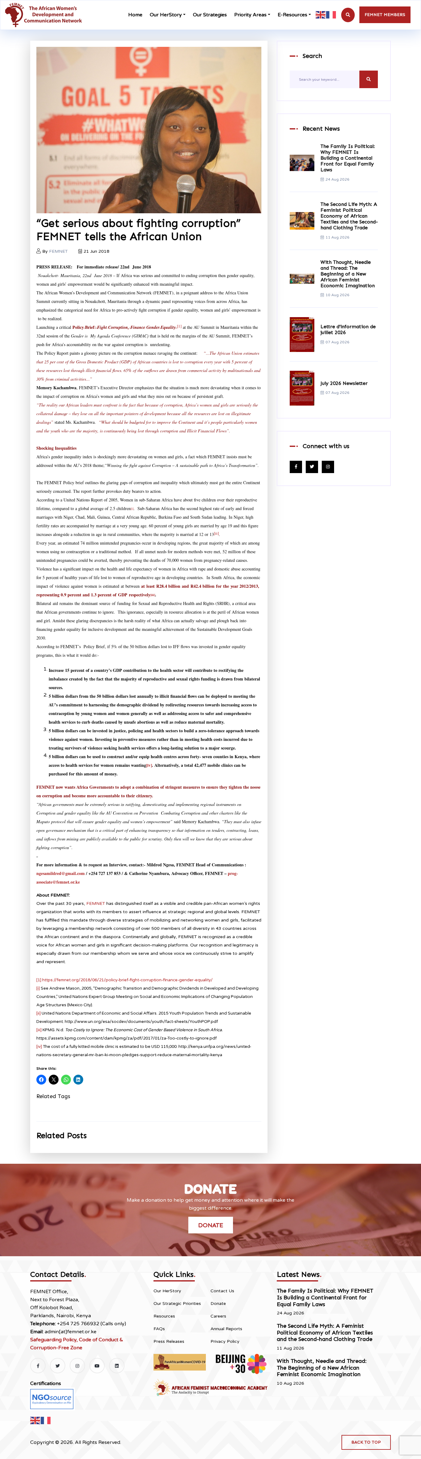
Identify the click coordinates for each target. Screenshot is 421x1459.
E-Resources (292, 15)
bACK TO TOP (366, 1442)
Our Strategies (210, 15)
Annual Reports (226, 1328)
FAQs (159, 1328)
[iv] (39, 1046)
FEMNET (58, 251)
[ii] (38, 1013)
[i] (38, 988)
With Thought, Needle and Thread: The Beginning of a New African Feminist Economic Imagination (348, 274)
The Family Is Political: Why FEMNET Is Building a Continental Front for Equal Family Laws (348, 158)
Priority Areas (250, 15)
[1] (179, 326)
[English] (321, 14)
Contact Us (222, 1290)
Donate (210, 1225)
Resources (164, 1316)
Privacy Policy (225, 1341)
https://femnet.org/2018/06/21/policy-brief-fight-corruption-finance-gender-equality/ (127, 980)
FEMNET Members (385, 14)
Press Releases (168, 1341)
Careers (218, 1316)
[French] (331, 14)
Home (135, 15)
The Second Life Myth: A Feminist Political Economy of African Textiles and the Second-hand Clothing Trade (349, 216)
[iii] (39, 1030)
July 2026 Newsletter (344, 383)
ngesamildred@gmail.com (60, 873)
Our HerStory (166, 15)
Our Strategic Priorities (177, 1303)
